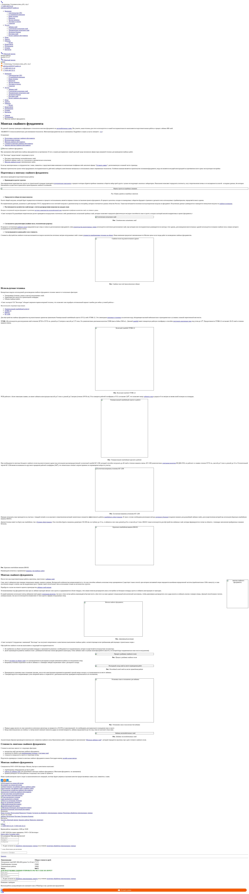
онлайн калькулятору (70, 758)
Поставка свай (13, 34)
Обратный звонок (8, 54)
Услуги (7, 25)
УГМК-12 (8, 311)
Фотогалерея (15, 813)
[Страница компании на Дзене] (11, 822)
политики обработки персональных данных (61, 846)
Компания (8, 11)
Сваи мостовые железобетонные (11, 795)
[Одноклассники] (5, 780)
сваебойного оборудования (113, 517)
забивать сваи (148, 396)
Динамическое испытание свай (19, 30)
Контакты (8, 49)
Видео (11, 42)
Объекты (8, 41)
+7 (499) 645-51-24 (7, 6)
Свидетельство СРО (15, 13)
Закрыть (3, 856)
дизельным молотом (169, 463)
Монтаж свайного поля (12, 162)
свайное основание (225, 203)
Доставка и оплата (15, 21)
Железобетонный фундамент (10, 806)
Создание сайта (14, 834)
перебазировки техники (29, 753)
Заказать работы (24, 820)
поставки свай (44, 753)
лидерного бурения (161, 517)
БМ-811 (7, 312)
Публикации (9, 46)
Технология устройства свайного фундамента (16, 792)
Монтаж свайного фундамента (15, 142)
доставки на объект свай (17, 660)
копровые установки (114, 317)
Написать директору (36, 820)
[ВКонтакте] (2, 780)
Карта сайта (5, 834)
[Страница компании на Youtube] (6, 822)
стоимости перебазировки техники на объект (98, 235)
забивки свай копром (44, 587)
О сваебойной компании (17, 14)
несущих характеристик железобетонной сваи (48, 210)
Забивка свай (13, 27)
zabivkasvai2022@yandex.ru (10, 8)
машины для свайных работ (35, 571)
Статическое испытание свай (18, 28)
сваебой (135, 321)
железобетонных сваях (64, 128)
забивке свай (50, 579)
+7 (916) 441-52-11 (9, 70)
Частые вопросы (14, 20)
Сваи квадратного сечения (9, 799)
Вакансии (12, 18)
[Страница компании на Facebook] (2, 822)
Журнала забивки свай (93, 740)
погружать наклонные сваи (182, 321)
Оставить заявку (101, 165)
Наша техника (13, 16)
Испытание (10, 816)
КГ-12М (7, 314)
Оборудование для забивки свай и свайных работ (17, 788)
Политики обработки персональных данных (78, 813)
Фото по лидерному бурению (10, 802)
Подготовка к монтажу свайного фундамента (20, 138)
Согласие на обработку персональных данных (47, 813)
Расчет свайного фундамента (18, 35)
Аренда (7, 39)
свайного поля (22, 227)
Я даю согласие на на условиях (39, 846)
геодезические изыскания (62, 183)
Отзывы (7, 48)
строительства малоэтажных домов (84, 227)
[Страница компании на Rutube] (9, 822)
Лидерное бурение (15, 32)
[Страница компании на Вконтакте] (4, 822)
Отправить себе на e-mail (9, 880)
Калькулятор (9, 44)
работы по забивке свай (12, 771)
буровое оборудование (44, 522)
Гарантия (12, 23)
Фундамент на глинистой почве (11, 785)
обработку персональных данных (27, 846)
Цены (6, 37)
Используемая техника (12, 140)
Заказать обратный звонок (9, 820)
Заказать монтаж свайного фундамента (18, 145)
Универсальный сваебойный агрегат (17, 309)
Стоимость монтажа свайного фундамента (19, 143)
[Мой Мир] (7, 780)
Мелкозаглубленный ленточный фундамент (15, 809)
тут (101, 132)
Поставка (17, 816)
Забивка (3, 816)
